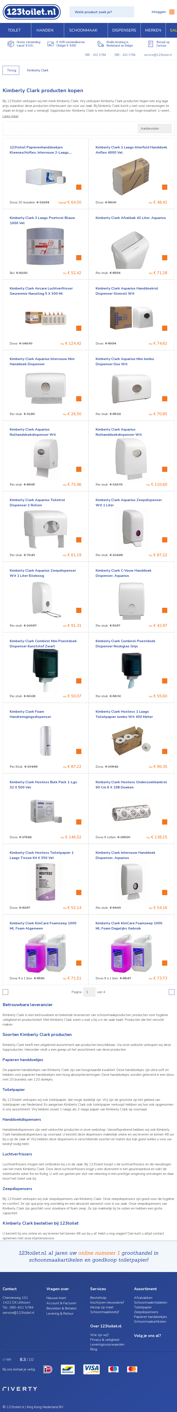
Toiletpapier (143, 1307)
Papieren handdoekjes (150, 1316)
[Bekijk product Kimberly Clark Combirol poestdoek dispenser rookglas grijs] (164, 680)
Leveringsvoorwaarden (107, 1344)
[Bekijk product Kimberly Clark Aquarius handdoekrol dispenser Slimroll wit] (164, 328)
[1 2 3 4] (89, 992)
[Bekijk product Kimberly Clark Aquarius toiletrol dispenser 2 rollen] (78, 539)
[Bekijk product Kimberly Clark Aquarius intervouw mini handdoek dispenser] (78, 398)
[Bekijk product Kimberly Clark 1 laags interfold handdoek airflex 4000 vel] (164, 187)
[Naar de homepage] (32, 11)
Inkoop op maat (101, 1307)
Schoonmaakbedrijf (104, 1312)
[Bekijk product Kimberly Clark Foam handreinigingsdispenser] (78, 751)
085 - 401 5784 (95, 55)
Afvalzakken (143, 1297)
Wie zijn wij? (99, 1335)
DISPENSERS (124, 30)
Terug (11, 70)
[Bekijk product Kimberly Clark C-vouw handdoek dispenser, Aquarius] (164, 610)
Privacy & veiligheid (104, 1339)
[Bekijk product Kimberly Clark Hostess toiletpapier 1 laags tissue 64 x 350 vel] (78, 892)
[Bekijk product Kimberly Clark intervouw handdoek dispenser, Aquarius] (164, 892)
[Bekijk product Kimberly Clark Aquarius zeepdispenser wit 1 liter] (164, 539)
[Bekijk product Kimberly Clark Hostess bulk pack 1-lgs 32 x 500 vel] (78, 822)
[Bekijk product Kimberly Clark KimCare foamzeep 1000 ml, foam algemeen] (78, 963)
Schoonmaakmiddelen (150, 1302)
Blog (93, 1349)
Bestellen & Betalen (61, 1308)
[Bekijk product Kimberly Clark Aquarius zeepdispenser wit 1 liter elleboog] (78, 610)
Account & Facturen (61, 1303)
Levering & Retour (59, 1313)
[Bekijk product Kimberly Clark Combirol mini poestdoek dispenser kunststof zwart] (78, 680)
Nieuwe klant (56, 1298)
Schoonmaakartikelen (150, 1321)
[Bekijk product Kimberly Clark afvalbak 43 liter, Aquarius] (164, 257)
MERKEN (153, 30)
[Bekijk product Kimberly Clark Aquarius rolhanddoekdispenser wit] (78, 469)
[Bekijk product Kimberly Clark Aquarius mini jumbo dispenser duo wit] (164, 398)
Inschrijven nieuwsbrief (107, 1302)
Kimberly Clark (38, 70)
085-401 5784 (21, 1307)
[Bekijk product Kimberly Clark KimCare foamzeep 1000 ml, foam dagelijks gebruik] (164, 963)
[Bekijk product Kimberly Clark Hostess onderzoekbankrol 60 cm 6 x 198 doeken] (164, 822)
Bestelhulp (98, 1297)
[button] (102, 12)
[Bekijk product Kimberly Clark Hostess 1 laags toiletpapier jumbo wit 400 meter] (164, 751)
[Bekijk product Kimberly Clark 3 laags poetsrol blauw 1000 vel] (78, 257)
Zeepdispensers (146, 1312)
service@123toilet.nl (158, 55)
